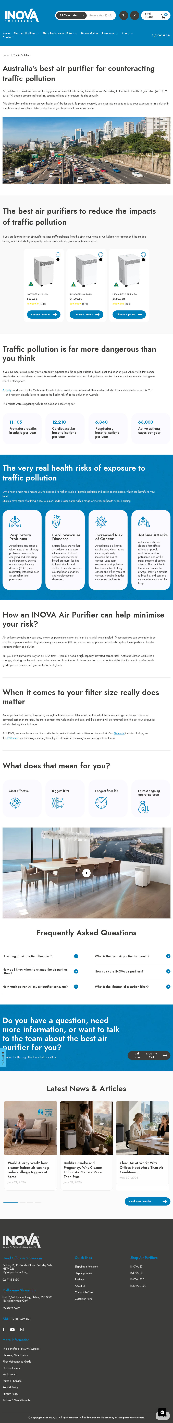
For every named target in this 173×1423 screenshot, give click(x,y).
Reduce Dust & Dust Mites (44, 726)
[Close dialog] (6, 661)
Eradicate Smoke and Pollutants (44, 737)
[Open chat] (162, 1412)
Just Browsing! (44, 748)
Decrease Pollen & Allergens (44, 715)
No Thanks (44, 759)
